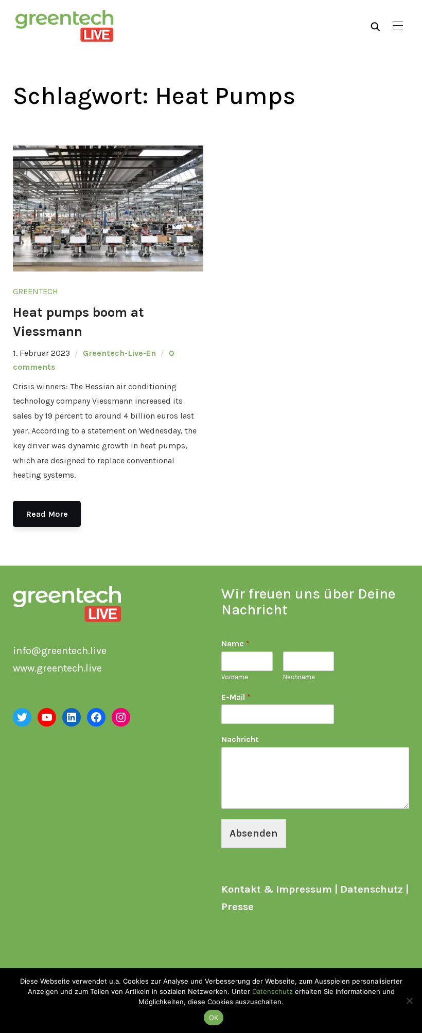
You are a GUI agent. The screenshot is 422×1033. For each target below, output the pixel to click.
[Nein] (409, 1000)
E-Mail (236, 697)
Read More (47, 514)
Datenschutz (371, 889)
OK (214, 1017)
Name (235, 643)
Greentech (35, 291)
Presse (237, 907)
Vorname (234, 677)
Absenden (254, 833)
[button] (397, 26)
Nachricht (240, 739)
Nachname (299, 677)
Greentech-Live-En (119, 353)
